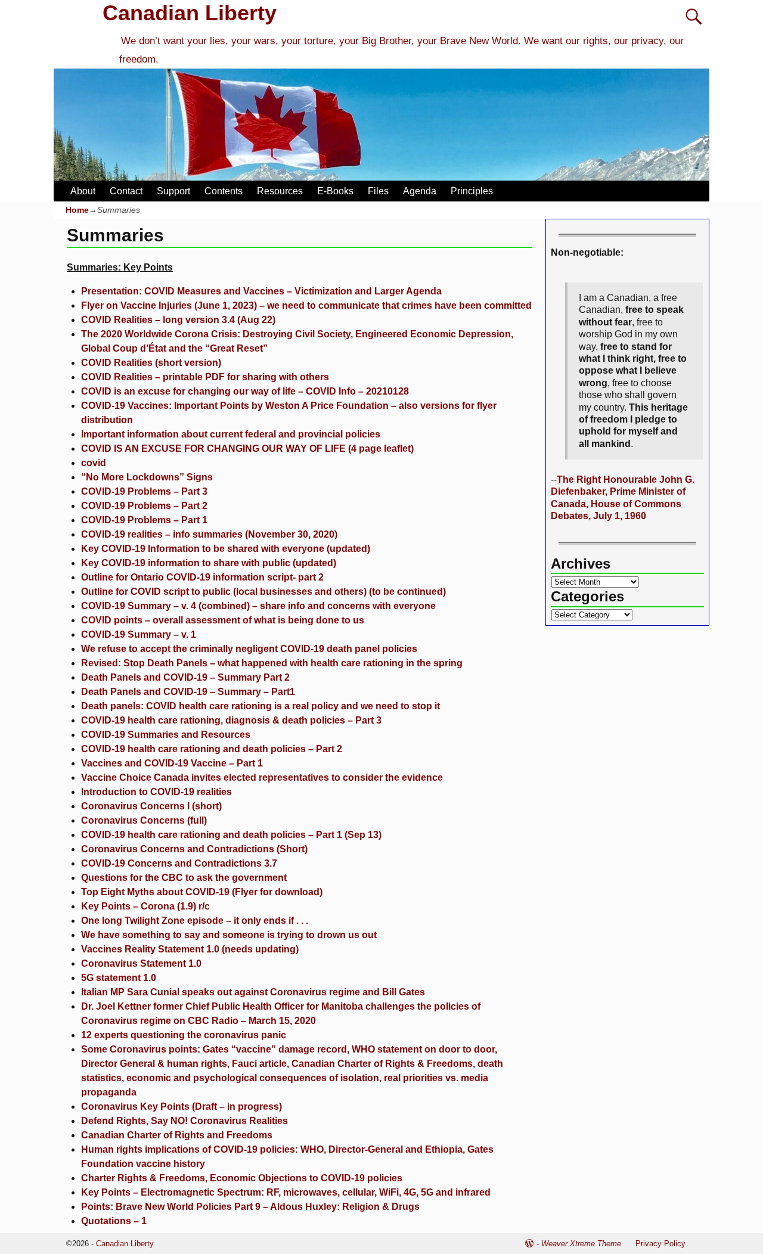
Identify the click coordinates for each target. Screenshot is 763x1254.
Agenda (419, 191)
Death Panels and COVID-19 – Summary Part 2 (185, 677)
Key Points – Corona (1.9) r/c (145, 906)
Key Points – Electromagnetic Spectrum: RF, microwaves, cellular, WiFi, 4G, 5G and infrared (286, 1192)
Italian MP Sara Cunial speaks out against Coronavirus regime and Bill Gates (253, 992)
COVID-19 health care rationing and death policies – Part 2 (211, 749)
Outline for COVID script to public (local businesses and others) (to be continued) (263, 591)
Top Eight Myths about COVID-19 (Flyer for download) (201, 892)
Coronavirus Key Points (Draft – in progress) (181, 1106)
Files (378, 191)
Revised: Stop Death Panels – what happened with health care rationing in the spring (272, 663)
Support (173, 191)
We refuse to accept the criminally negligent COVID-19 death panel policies (249, 649)
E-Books (335, 191)
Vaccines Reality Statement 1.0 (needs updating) (190, 949)
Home (77, 210)
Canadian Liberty (190, 13)
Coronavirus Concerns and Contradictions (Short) (194, 849)
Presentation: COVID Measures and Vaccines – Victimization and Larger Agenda (261, 291)
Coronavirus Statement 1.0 (141, 963)
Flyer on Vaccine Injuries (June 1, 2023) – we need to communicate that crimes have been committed (306, 305)
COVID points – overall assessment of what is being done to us (222, 620)
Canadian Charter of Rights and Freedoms (176, 1135)
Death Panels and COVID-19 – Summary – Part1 (188, 692)
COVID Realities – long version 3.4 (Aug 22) (178, 320)
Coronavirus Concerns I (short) (151, 806)
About (82, 191)
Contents (223, 191)
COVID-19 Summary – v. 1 (138, 634)
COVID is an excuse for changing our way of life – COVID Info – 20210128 (245, 391)
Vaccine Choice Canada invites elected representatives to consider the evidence (262, 777)
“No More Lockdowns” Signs (147, 477)
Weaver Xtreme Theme (581, 1243)
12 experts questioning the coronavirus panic (183, 1035)
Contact (126, 191)
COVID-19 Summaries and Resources (165, 735)
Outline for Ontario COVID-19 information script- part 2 (202, 577)
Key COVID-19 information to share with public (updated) (208, 563)
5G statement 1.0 (118, 978)
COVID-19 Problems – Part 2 (144, 506)
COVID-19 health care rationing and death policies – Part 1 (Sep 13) (231, 835)
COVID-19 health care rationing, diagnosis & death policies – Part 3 (231, 720)
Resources (280, 191)
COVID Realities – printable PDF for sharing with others (205, 377)
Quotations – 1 (114, 1221)
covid (93, 463)
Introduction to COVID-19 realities (156, 792)
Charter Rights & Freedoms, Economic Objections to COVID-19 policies (241, 1178)
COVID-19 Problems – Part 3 (144, 491)
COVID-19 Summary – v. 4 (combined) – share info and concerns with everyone (258, 606)
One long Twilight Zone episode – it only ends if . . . (194, 920)
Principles (472, 191)
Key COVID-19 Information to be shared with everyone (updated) (225, 549)
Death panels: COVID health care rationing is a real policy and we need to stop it (260, 706)
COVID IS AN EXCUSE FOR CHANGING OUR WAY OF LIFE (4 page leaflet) (247, 448)
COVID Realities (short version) (151, 363)
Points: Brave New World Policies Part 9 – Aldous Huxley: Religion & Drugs (250, 1207)
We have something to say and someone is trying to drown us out (229, 935)
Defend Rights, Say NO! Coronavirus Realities (184, 1121)
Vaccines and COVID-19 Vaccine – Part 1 (172, 763)
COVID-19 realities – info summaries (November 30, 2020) (209, 534)
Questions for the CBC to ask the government (184, 878)
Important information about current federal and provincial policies (230, 434)
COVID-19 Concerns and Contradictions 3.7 (179, 863)
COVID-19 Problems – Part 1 (144, 520)
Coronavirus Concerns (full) (144, 820)
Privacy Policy (660, 1243)
